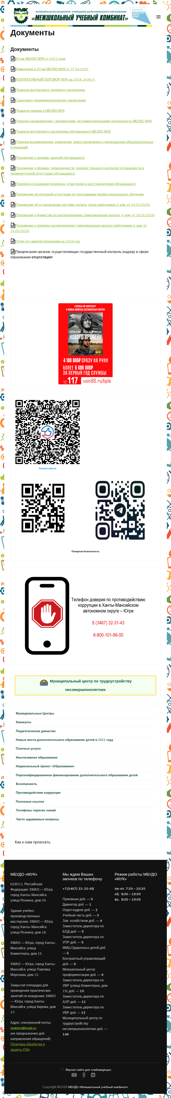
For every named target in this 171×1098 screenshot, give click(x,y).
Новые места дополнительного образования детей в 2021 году (64, 740)
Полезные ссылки (30, 801)
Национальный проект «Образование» (45, 766)
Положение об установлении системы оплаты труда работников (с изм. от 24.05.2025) (83, 205)
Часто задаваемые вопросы (37, 819)
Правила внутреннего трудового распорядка (50, 90)
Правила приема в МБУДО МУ (39, 111)
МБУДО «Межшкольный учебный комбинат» (98, 1087)
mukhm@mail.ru (23, 1028)
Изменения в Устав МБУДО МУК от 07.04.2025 (52, 69)
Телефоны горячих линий (36, 810)
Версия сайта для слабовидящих (88, 1070)
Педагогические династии (35, 731)
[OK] (84, 1076)
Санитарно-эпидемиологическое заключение (51, 100)
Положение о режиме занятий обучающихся (50, 158)
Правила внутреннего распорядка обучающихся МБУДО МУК (63, 131)
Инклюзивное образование (37, 757)
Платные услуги (28, 748)
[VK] (93, 1076)
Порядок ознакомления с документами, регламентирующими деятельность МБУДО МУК (84, 121)
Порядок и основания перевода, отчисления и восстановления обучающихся (76, 184)
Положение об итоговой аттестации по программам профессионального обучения (80, 194)
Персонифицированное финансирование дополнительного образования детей (77, 775)
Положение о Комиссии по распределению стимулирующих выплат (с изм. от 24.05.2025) (85, 215)
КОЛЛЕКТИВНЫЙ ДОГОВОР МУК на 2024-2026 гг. (55, 79)
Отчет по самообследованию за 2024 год (48, 241)
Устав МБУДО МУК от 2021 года (40, 59)
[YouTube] (74, 1076)
